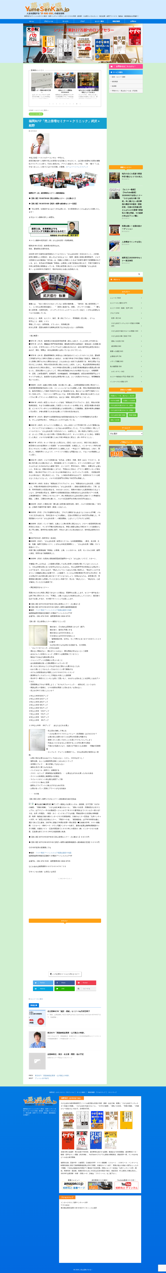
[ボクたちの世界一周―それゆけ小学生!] (110, 1148)
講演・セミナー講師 (118, 77)
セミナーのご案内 (37, 999)
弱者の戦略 (132, 415)
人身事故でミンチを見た (132, 242)
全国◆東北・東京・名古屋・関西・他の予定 (65, 1054)
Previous (33, 89)
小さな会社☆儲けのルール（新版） (122, 405)
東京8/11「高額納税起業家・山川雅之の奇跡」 (66, 1033)
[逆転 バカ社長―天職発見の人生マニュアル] (96, 1148)
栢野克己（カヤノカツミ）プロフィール (61, 1092)
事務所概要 (116, 21)
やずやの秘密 (115, 400)
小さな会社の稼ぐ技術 (118, 415)
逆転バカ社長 (115, 420)
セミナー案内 (99, 21)
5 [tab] (63, 104)
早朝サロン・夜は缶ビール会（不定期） (125, 91)
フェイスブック (82, 167)
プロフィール (48, 21)
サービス (65, 21)
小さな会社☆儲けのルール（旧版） (122, 410)
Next (97, 89)
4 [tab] (60, 104)
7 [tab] (70, 104)
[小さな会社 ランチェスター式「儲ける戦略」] (68, 1128)
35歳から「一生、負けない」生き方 (122, 396)
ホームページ (71, 167)
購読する (116, 279)
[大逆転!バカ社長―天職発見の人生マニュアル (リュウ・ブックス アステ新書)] (82, 1148)
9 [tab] (77, 104)
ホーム (31, 21)
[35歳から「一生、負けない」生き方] (126, 1128)
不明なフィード (126, 442)
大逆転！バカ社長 (129, 400)
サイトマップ (112, 1092)
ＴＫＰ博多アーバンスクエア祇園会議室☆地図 (53, 610)
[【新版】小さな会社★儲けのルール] (97, 1128)
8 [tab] (73, 104)
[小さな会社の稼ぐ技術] (82, 1128)
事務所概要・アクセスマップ (96, 1092)
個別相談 (115, 81)
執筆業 (114, 86)
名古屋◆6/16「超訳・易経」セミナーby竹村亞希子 (68, 1011)
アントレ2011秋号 (42, 1078)
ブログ (82, 21)
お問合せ (133, 21)
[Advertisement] (65, 895)
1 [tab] (50, 104)
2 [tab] (53, 104)
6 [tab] (66, 104)
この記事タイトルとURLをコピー (66, 974)
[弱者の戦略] (112, 1128)
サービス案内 (118, 72)
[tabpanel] (42, 87)
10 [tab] (80, 104)
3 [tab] (56, 104)
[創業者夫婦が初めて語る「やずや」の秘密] (68, 1148)
